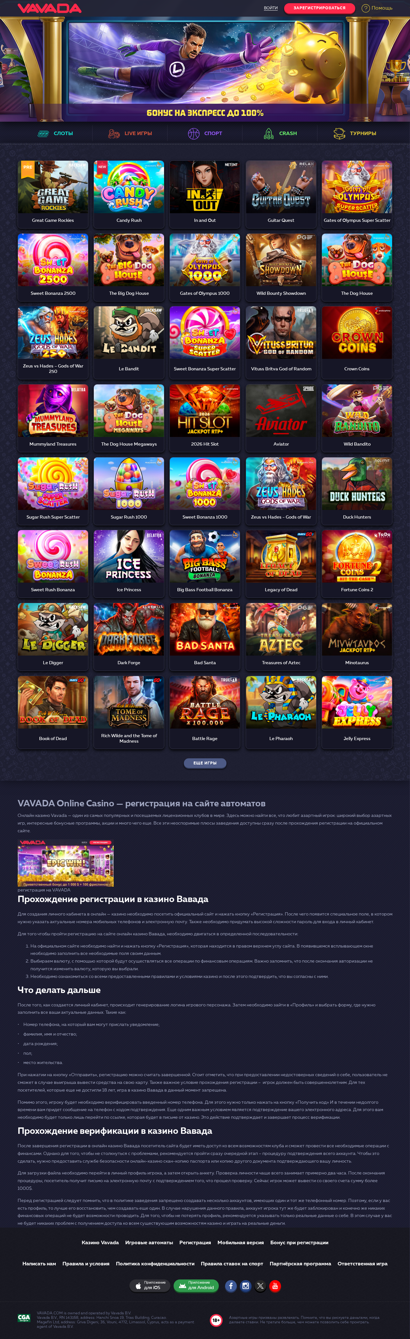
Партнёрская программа (300, 1264)
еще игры (205, 763)
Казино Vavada (100, 1243)
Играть (53, 180)
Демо (53, 195)
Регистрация (195, 1243)
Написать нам (39, 1264)
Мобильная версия (240, 1243)
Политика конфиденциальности (155, 1264)
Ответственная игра (363, 1264)
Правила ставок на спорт (232, 1264)
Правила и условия (86, 1264)
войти (271, 8)
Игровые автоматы (149, 1243)
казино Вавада (124, 1146)
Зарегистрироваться (320, 8)
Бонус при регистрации (299, 1243)
